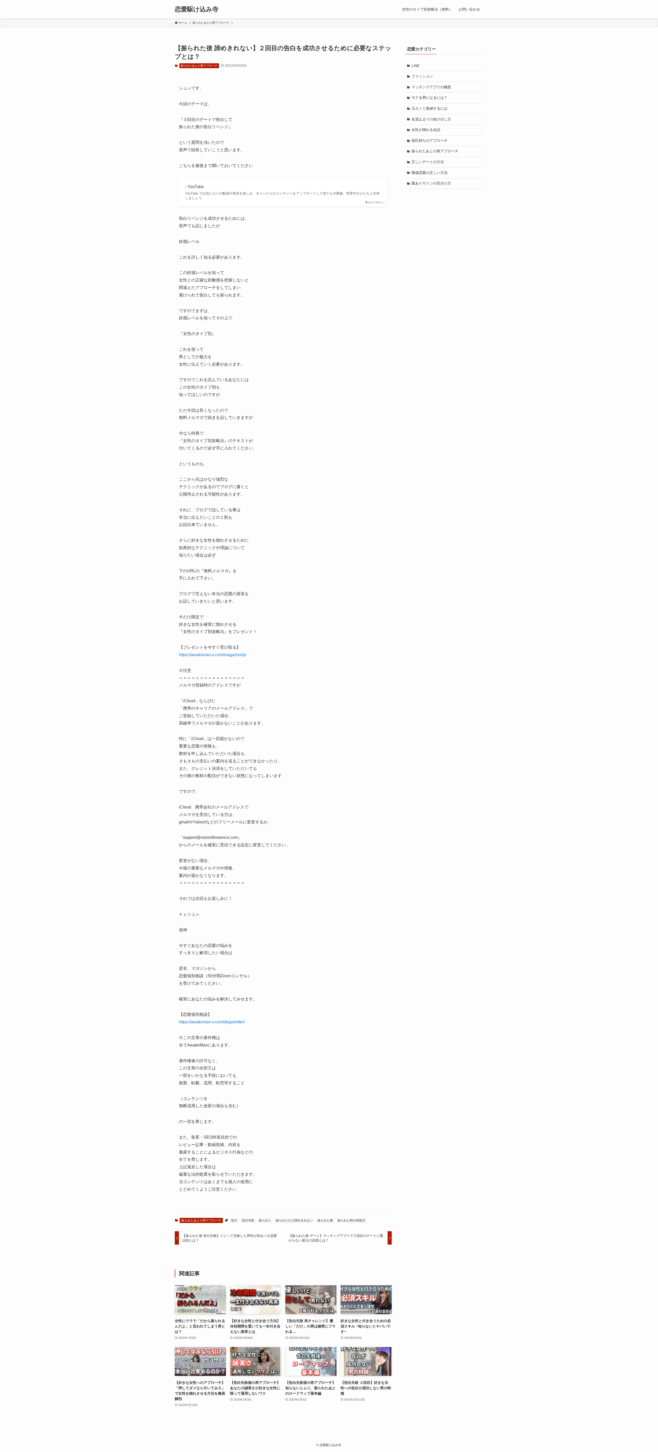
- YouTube (194, 186)
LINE (415, 66)
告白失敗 (248, 1220)
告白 (234, 1220)
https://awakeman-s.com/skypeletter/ (212, 1022)
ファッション (422, 76)
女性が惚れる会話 (426, 130)
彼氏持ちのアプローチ (429, 140)
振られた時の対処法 (351, 1220)
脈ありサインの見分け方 (431, 183)
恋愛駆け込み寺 (196, 9)
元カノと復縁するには (429, 108)
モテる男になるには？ (429, 97)
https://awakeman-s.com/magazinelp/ (212, 655)
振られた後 (325, 1220)
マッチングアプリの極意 (431, 87)
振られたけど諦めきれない (294, 1220)
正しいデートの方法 (428, 162)
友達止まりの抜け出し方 (431, 119)
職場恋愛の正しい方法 (429, 173)
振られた (265, 1220)
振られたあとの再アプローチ (199, 65)
